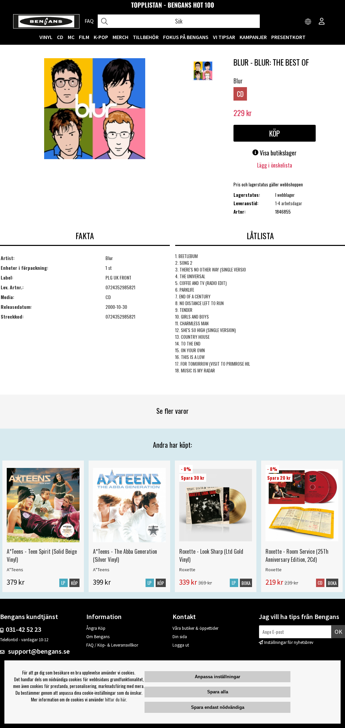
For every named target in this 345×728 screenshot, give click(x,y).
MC (71, 37)
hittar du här (115, 699)
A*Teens (15, 570)
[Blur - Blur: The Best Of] (94, 109)
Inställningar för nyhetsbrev (288, 642)
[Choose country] (308, 22)
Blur (238, 80)
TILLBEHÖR (146, 37)
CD (60, 37)
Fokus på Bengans (186, 37)
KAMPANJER (253, 37)
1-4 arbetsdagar (288, 203)
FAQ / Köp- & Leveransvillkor (112, 645)
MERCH (120, 37)
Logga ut (180, 645)
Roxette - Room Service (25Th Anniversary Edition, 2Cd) (296, 555)
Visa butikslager (277, 152)
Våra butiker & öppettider (195, 628)
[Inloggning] (322, 22)
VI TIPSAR (224, 37)
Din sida (179, 637)
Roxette (187, 570)
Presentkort (288, 37)
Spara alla (217, 691)
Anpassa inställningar (217, 676)
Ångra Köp (95, 628)
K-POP (101, 37)
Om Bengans (97, 637)
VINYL (46, 37)
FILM (84, 37)
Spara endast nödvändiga (217, 707)
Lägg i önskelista (274, 165)
